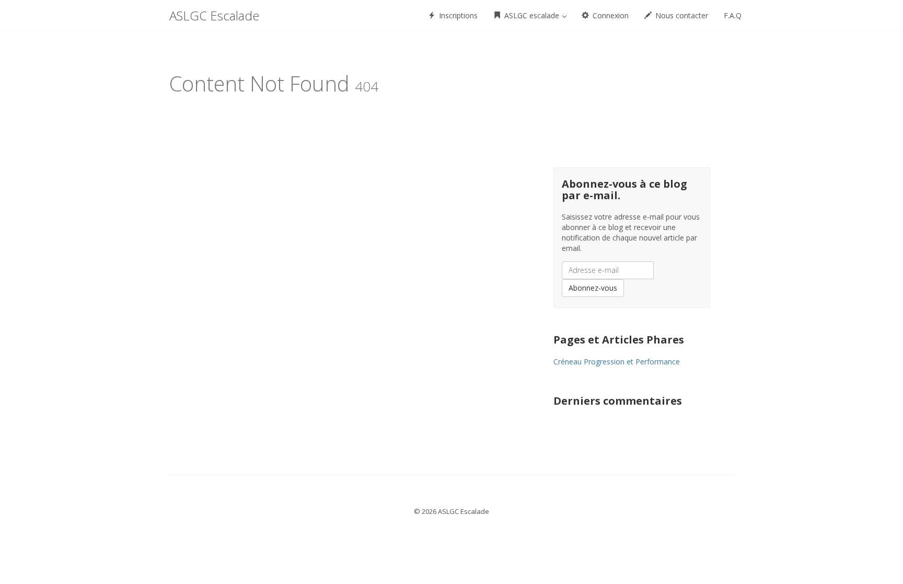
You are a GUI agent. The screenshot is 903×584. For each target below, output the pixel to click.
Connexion (610, 15)
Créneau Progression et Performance (616, 362)
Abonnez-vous (593, 288)
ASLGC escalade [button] (531, 15)
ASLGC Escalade (214, 15)
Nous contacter (680, 15)
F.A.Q (733, 15)
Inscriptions (457, 15)
